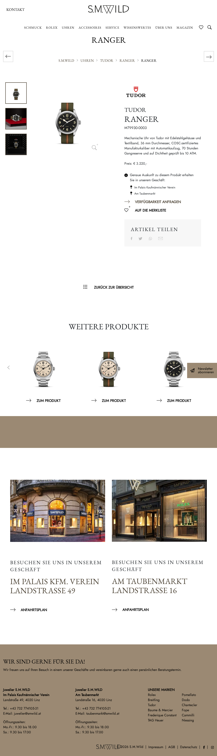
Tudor (152, 705)
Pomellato (189, 694)
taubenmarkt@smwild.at (102, 713)
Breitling (154, 699)
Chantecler (189, 705)
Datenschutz (188, 747)
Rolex (152, 694)
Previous (8, 368)
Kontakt (15, 9)
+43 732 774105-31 (24, 708)
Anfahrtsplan (34, 609)
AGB (171, 747)
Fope (185, 710)
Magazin (185, 27)
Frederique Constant (162, 715)
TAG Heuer (155, 720)
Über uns (163, 27)
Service (112, 27)
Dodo (186, 699)
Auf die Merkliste (150, 210)
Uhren (68, 27)
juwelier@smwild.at (27, 713)
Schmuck (33, 27)
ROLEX (52, 27)
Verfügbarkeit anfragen (158, 201)
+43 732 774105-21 (96, 708)
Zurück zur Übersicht (114, 287)
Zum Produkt (49, 400)
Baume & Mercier (160, 710)
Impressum (155, 747)
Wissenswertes (137, 27)
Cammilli (188, 715)
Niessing (188, 720)
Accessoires (90, 27)
